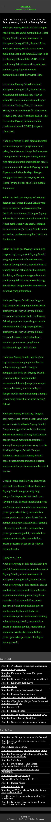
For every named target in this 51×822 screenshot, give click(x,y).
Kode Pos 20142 (9, 686)
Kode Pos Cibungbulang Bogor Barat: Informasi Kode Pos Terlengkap (24, 702)
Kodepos (25, 6)
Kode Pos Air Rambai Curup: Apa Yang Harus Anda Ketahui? (23, 742)
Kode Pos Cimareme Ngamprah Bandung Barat (24, 750)
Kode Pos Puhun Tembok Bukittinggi (19, 718)
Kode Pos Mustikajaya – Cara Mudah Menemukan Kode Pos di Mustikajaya (19, 764)
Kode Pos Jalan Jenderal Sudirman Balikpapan (23, 697)
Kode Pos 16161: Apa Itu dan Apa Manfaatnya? (24, 665)
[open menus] (3, 6)
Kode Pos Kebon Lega (12, 786)
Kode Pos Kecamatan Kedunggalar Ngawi (21, 690)
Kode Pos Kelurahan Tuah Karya (17, 682)
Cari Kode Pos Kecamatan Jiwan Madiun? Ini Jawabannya (23, 797)
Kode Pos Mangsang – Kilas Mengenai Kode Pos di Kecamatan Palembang (25, 755)
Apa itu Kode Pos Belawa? (14, 746)
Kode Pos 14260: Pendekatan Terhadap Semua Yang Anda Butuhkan (23, 791)
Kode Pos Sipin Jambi (12, 760)
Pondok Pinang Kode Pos (13, 669)
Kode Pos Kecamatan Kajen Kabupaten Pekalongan (20, 770)
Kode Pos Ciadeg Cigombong (15, 775)
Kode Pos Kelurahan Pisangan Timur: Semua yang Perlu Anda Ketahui (23, 803)
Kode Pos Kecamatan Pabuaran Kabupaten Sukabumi (21, 674)
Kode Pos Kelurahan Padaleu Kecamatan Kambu (24, 679)
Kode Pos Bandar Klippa (13, 782)
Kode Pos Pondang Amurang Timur (18, 693)
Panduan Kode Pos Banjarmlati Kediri (19, 779)
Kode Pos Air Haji (10, 707)
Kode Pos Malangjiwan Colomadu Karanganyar (24, 714)
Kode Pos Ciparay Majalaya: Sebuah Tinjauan (23, 722)
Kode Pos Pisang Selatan (13, 710)
